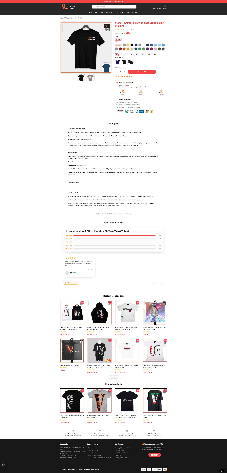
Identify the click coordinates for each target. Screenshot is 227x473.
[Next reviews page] (162, 283)
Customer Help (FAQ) (121, 457)
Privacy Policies (92, 453)
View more (113, 377)
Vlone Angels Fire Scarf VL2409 (69, 365)
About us (90, 448)
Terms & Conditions (93, 450)
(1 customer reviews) (128, 30)
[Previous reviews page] (153, 283)
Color (116, 42)
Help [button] (224, 470)
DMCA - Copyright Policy (94, 455)
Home (61, 18)
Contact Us (118, 455)
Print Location (119, 57)
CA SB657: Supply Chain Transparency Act (99, 457)
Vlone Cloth (69, 18)
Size (116, 52)
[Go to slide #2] (90, 77)
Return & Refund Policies (122, 453)
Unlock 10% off (3, 465)
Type (116, 36)
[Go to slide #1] (81, 77)
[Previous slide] (62, 47)
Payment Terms (119, 450)
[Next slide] (109, 47)
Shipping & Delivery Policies (122, 448)
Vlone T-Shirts (79, 18)
